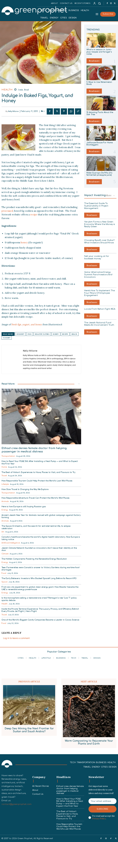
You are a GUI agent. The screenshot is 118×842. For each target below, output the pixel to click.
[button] (99, 3)
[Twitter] (114, 3)
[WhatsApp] (71, 111)
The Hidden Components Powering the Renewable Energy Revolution (34, 559)
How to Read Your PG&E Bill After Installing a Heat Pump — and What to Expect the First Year (69, 802)
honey (24, 242)
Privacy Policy (99, 818)
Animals (5, 501)
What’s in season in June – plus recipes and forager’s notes (99, 52)
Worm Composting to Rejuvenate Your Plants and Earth (89, 742)
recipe (33, 214)
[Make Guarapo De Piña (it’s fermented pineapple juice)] (101, 163)
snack (74, 334)
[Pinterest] (64, 111)
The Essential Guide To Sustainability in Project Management (96, 205)
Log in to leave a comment (16, 638)
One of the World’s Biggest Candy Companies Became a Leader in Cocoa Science (40, 620)
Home (4, 467)
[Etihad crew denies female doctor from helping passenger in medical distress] (41, 416)
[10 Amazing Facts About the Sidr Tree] (101, 103)
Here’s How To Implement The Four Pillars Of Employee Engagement (99, 293)
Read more (94, 61)
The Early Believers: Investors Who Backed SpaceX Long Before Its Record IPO (39, 578)
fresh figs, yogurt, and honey (26, 324)
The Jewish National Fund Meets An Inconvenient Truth (99, 324)
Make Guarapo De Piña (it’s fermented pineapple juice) (99, 174)
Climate (5, 554)
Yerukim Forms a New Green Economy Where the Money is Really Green (99, 224)
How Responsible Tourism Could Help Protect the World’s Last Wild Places (37, 481)
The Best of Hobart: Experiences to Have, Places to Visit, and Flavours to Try (38, 472)
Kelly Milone (13, 111)
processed (7, 210)
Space (4, 582)
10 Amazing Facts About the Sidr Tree (100, 113)
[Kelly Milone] (4, 111)
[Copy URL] (78, 111)
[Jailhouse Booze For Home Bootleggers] (101, 133)
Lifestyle (5, 484)
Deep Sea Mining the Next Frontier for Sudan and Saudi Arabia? (29, 730)
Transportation (8, 456)
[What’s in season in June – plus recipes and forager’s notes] (101, 40)
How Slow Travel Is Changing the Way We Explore (25, 489)
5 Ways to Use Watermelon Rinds (99, 83)
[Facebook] (107, 3)
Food (4, 573)
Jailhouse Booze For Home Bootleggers (100, 144)
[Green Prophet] (19, 10)
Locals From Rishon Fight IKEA (99, 309)
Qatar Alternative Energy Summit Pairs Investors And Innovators (98, 274)
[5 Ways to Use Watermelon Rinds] (101, 73)
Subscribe (102, 809)
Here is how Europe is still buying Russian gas (24, 507)
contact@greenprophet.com (16, 804)
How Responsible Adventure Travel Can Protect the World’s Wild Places (35, 498)
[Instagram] (111, 3)
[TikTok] (111, 838)
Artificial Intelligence (11, 543)
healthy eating (42, 334)
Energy (5, 510)
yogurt (6, 338)
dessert (20, 334)
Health (7, 90)
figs (29, 334)
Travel (4, 476)
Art (3, 532)
